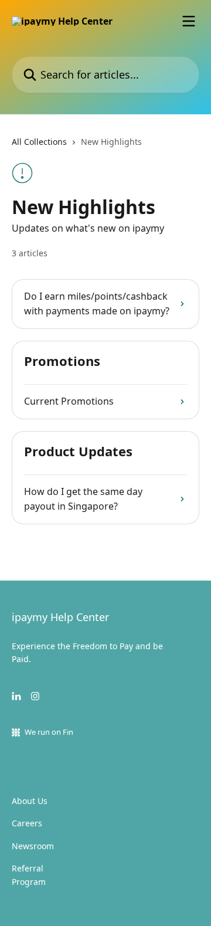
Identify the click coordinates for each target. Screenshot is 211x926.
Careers (27, 823)
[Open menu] (188, 21)
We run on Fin (49, 732)
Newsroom (33, 846)
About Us (29, 800)
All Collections (39, 141)
